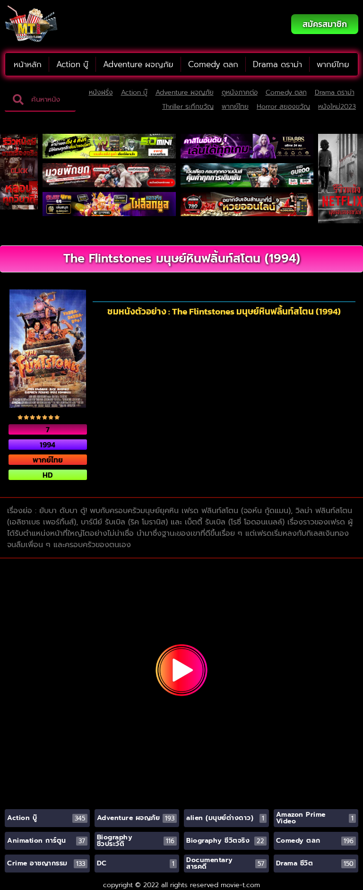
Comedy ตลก (213, 64)
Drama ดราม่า (277, 64)
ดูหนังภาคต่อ (240, 92)
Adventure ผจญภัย (138, 64)
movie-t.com (240, 885)
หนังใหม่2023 (337, 107)
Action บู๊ (72, 64)
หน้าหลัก (28, 64)
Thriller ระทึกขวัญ (188, 107)
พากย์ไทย (333, 64)
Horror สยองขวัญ (283, 107)
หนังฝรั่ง (101, 92)
